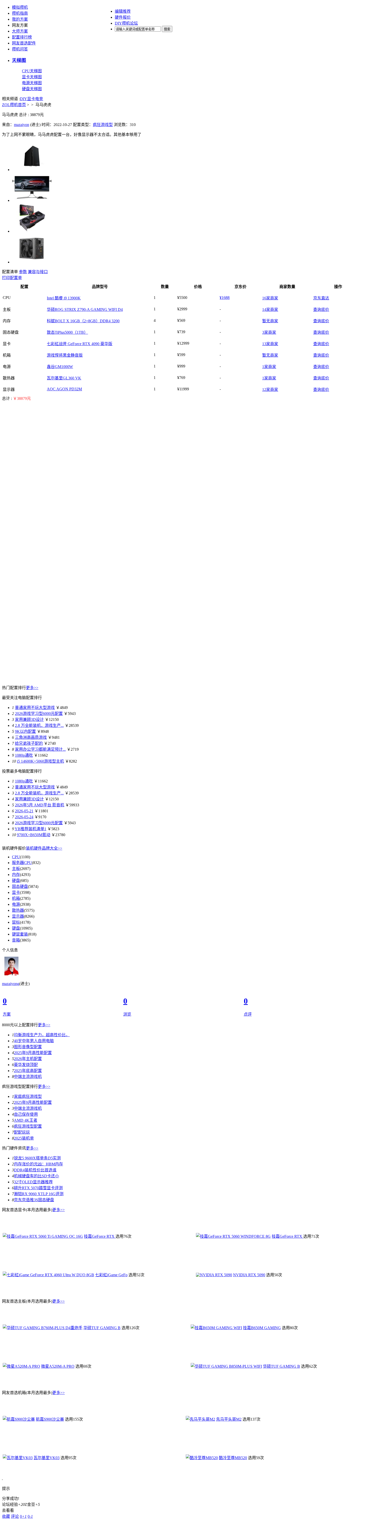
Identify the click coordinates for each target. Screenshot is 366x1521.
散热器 (18, 910)
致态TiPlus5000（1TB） (67, 332)
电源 (16, 904)
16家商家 (270, 298)
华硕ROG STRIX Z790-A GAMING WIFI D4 (85, 309)
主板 (16, 868)
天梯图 (19, 60)
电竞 (39, 99)
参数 (23, 272)
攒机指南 (20, 13)
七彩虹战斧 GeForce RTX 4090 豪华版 (79, 344)
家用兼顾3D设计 (29, 719)
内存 (16, 874)
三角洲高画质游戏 (31, 737)
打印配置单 (12, 278)
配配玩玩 (22, 1132)
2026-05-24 (24, 817)
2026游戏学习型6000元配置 (39, 713)
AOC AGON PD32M (64, 389)
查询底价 (321, 309)
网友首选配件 (24, 43)
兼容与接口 (38, 272)
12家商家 (270, 389)
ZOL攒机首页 (14, 105)
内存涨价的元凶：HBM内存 (38, 1164)
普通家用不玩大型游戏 (35, 707)
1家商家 (269, 367)
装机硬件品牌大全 (44, 848)
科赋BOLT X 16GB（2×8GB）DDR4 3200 (83, 321)
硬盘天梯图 (32, 89)
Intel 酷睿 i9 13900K (64, 298)
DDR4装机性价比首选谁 (35, 1170)
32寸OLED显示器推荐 (33, 1182)
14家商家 (270, 309)
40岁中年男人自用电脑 (34, 1041)
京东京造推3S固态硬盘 (34, 1200)
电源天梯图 (32, 83)
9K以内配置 (25, 731)
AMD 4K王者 (25, 1120)
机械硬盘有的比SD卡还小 (36, 1176)
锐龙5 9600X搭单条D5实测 (37, 1158)
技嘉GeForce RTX (100, 1236)
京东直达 (321, 298)
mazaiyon (21, 125)
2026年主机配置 (28, 1059)
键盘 (16, 928)
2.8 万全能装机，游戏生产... (39, 725)
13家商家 (270, 344)
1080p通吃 (24, 755)
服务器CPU (22, 863)
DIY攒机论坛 (126, 23)
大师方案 (20, 31)
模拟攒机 (20, 7)
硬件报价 (123, 17)
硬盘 (16, 880)
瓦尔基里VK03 (47, 1458)
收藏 (6, 1516)
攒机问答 (20, 49)
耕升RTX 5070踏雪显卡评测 (38, 1188)
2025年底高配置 (28, 1071)
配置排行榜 (22, 37)
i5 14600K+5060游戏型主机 (40, 761)
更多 (32, 688)
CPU (16, 857)
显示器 (18, 916)
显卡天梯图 (32, 77)
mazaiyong (10, 984)
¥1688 (225, 297)
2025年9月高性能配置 (33, 1053)
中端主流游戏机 (28, 1076)
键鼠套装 (20, 934)
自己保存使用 (26, 1114)
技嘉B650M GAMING (262, 1328)
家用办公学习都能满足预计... (40, 749)
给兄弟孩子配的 (29, 743)
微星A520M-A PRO (57, 1366)
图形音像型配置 (28, 1047)
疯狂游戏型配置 (28, 1126)
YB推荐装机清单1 (30, 829)
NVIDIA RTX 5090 (249, 1275)
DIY (23, 99)
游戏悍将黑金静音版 (65, 355)
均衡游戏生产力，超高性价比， (42, 1035)
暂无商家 (270, 321)
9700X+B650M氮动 (33, 835)
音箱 (16, 940)
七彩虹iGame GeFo (111, 1275)
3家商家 (269, 332)
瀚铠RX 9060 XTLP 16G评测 (38, 1194)
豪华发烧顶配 (26, 1065)
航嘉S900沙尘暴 (50, 1419)
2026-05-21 (24, 811)
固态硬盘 (20, 886)
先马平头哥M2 (229, 1419)
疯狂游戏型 (103, 125)
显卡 (31, 99)
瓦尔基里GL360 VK (64, 378)
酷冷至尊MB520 (233, 1458)
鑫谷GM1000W (60, 367)
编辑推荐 (123, 11)
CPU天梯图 (32, 71)
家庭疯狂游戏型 (28, 1096)
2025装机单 (24, 1138)
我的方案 (20, 19)
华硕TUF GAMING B (102, 1328)
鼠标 (16, 922)
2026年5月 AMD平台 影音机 (39, 805)
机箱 (16, 898)
